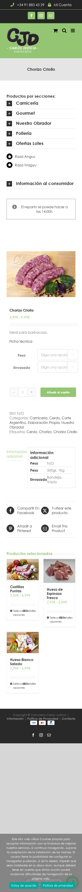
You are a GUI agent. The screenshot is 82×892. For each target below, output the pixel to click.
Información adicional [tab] (15, 453)
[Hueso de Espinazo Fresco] (59, 571)
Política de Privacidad (42, 719)
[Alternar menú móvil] (73, 30)
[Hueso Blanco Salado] (23, 642)
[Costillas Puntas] (23, 569)
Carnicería (38, 418)
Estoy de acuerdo (23, 885)
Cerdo (54, 418)
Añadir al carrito (58, 392)
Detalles (30, 611)
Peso (22, 355)
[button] (41, 103)
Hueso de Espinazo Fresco (55, 593)
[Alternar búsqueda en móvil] (64, 30)
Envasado (21, 367)
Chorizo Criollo (65, 431)
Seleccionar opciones (18, 613)
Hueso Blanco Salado (21, 662)
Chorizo (45, 431)
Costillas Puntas (17, 589)
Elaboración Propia (44, 422)
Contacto (68, 719)
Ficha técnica (20, 341)
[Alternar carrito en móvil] (55, 30)
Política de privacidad (58, 885)
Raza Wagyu (26, 165)
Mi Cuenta (63, 4)
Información (15, 719)
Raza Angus (25, 156)
